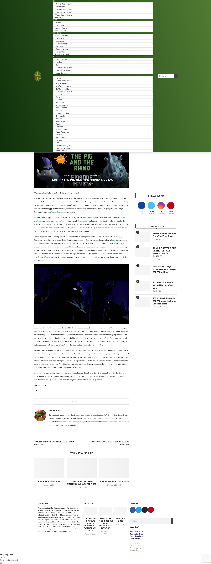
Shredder (42, 260)
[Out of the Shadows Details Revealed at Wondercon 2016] (90, 511)
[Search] (176, 76)
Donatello (55, 212)
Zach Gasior (75, 184)
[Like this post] (85, 401)
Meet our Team (136, 532)
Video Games (61, 73)
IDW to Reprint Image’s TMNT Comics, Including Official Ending (165, 301)
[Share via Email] (95, 401)
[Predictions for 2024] (49, 468)
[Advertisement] (156, 169)
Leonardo (62, 205)
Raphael (124, 217)
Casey (39, 221)
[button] (103, 75)
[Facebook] (133, 510)
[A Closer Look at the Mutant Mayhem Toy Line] (142, 286)
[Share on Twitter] (90, 401)
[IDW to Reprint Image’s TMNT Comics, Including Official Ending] (142, 302)
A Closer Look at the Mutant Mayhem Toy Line (163, 285)
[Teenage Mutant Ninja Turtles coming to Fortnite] (82, 468)
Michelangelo (83, 221)
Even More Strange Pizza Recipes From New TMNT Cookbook (165, 269)
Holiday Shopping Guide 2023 (114, 482)
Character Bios (136, 534)
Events (58, 17)
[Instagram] (145, 510)
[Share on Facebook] (88, 401)
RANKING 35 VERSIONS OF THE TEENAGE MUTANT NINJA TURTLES (164, 252)
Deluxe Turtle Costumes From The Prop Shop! (164, 234)
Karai (113, 240)
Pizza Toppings (62, 54)
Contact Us (135, 538)
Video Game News (63, 15)
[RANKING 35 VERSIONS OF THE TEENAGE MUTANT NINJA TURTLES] (142, 252)
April (64, 212)
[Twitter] (139, 510)
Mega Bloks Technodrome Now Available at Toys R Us (106, 523)
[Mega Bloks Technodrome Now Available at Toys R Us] (105, 511)
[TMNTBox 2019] (120, 511)
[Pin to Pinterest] (92, 401)
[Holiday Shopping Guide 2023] (114, 468)
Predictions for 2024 (49, 482)
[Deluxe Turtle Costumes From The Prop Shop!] (142, 237)
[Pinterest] (151, 510)
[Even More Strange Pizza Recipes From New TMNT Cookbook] (142, 270)
